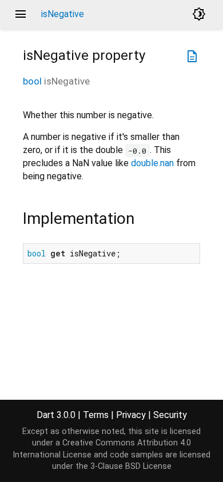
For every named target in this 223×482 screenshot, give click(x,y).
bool (32, 81)
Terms (96, 414)
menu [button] (20, 14)
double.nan (152, 163)
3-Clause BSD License (131, 466)
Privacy (131, 414)
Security (170, 414)
